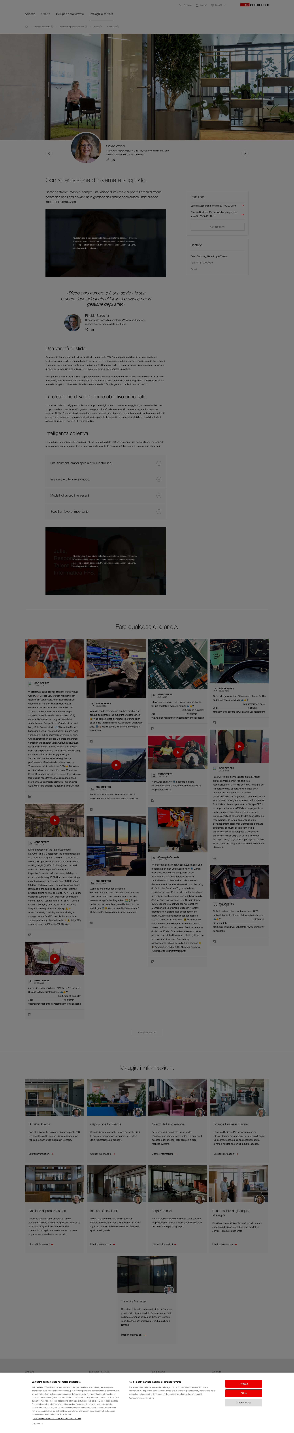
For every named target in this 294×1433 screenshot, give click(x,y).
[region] (147, 1403)
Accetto (244, 1383)
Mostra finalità (244, 1402)
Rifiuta (244, 1393)
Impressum (38, 1423)
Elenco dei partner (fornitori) (141, 1398)
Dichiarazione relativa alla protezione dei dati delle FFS (57, 1418)
